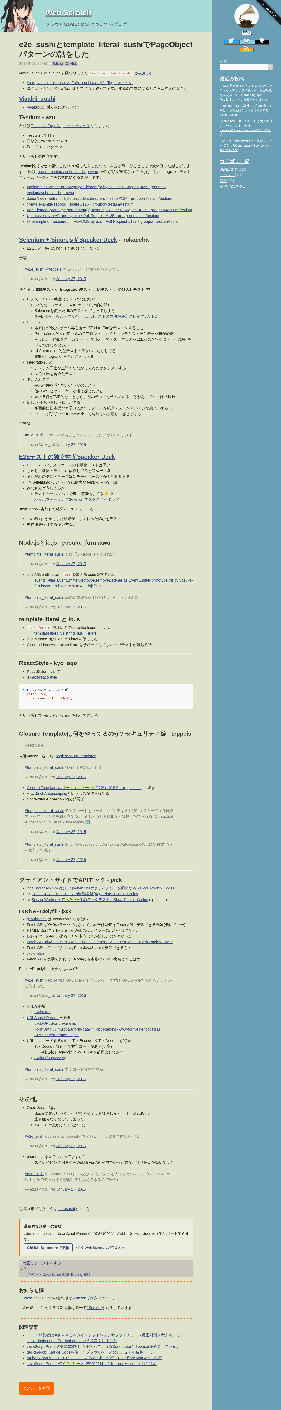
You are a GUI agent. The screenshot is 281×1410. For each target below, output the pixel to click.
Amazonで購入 (85, 1298)
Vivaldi (32, 107)
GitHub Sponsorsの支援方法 (100, 1247)
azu (246, 32)
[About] (246, 16)
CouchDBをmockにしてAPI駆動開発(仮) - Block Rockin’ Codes (85, 894)
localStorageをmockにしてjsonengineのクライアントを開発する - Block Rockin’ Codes (100, 888)
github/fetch (37, 919)
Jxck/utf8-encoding (50, 1058)
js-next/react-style (42, 677)
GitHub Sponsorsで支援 (48, 1248)
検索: (224, 61)
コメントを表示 (36, 1388)
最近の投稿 (232, 78)
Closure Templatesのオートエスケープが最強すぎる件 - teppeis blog (85, 788)
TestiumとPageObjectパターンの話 (60, 126)
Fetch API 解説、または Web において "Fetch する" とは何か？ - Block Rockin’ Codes (100, 942)
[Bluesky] (247, 42)
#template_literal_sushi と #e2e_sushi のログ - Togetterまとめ (80, 83)
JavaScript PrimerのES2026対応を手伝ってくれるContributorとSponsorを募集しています (246, 145)
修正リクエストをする (42, 1263)
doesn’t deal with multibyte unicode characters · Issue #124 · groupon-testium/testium (99, 198)
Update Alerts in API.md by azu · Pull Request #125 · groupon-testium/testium (93, 216)
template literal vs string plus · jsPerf (65, 633)
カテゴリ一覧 (234, 161)
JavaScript (229, 169)
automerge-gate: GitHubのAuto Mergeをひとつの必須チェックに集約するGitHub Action (245, 110)
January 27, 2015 (71, 279)
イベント (227, 175)
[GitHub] (262, 42)
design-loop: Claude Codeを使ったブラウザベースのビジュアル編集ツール (91, 1352)
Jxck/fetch (35, 953)
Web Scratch (68, 12)
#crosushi (66, 1209)
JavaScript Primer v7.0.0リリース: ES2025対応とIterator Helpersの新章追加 (92, 1364)
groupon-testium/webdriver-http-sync (67, 172)
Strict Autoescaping (50, 793)
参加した (145, 73)
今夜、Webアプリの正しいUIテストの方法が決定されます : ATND (100, 316)
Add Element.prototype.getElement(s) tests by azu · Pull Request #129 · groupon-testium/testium (109, 210)
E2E (65, 1274)
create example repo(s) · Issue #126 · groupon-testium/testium (80, 204)
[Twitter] (232, 42)
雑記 (223, 181)
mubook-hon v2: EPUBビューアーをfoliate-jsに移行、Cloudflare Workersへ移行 (94, 1358)
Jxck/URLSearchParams (55, 1023)
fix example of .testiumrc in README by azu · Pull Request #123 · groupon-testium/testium (104, 221)
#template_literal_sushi (44, 554)
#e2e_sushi (34, 269)
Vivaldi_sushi (37, 98)
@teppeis (53, 269)
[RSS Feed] (247, 50)
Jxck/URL (42, 1012)
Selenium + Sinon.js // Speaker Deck (68, 240)
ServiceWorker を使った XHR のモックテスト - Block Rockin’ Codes (90, 900)
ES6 (87, 1274)
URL (30, 1006)
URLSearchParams (43, 1018)
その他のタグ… (233, 186)
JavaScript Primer (38, 1298)
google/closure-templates (75, 756)
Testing (76, 1274)
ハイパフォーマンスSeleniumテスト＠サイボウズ (76, 499)
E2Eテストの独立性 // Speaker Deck (67, 457)
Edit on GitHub (64, 63)
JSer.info (94, 1308)
